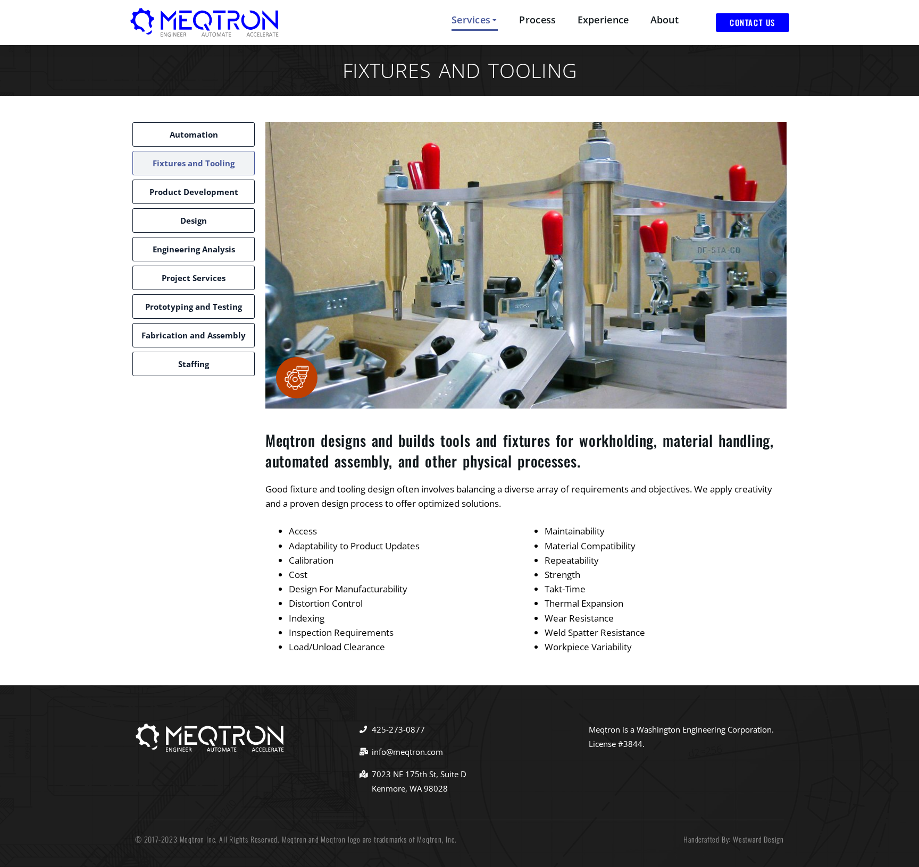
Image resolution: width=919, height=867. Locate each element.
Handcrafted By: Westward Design (733, 839)
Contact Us (752, 22)
